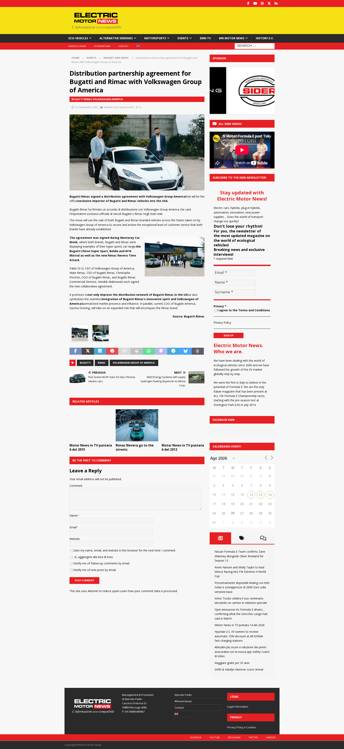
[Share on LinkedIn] (100, 351)
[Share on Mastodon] (161, 351)
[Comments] (263, 538)
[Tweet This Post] (88, 351)
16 (270, 494)
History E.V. (265, 38)
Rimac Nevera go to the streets (135, 447)
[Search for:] (255, 46)
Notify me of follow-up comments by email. (101, 563)
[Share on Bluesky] (185, 351)
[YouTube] (255, 3)
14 (251, 494)
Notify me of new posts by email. (94, 570)
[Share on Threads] (198, 351)
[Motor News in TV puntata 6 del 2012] (183, 425)
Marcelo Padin (77, 46)
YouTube (214, 737)
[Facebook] (248, 3)
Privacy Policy (222, 322)
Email (72, 527)
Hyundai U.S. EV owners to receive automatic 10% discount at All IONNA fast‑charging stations (239, 636)
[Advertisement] (210, 20)
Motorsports (155, 38)
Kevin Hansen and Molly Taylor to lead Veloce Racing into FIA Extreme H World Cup (240, 571)
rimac (102, 362)
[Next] (266, 90)
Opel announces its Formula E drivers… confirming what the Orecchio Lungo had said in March (241, 614)
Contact (123, 46)
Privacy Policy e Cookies (241, 727)
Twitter (253, 737)
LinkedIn (271, 737)
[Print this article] (137, 351)
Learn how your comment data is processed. (149, 591)
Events (183, 38)
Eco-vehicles (78, 38)
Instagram (234, 737)
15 (260, 494)
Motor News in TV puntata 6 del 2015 (90, 447)
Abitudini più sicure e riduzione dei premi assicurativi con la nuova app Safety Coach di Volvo (242, 651)
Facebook (195, 737)
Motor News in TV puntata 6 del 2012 (183, 447)
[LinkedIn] (276, 3)
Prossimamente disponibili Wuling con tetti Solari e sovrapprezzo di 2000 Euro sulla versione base (242, 587)
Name (73, 515)
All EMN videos (230, 124)
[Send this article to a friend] (124, 351)
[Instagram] (262, 3)
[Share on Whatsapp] (149, 351)
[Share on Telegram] (173, 351)
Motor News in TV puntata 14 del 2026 (240, 625)
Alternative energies (116, 38)
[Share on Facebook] (75, 351)
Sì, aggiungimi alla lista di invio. (93, 557)
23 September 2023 (86, 107)
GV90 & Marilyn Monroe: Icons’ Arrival (239, 669)
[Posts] (220, 538)
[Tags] (242, 538)
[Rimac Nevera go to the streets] (137, 425)
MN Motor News (231, 38)
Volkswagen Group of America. (134, 362)
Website (74, 539)
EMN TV (205, 38)
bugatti (85, 362)
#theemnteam (102, 46)
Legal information (237, 706)
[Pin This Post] (112, 351)
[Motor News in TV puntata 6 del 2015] (90, 425)
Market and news (114, 107)
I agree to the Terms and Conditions (244, 310)
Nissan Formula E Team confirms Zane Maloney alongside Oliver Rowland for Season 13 (240, 556)
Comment (75, 486)
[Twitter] (269, 3)
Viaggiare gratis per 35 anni (232, 663)
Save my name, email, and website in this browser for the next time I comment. (124, 550)
